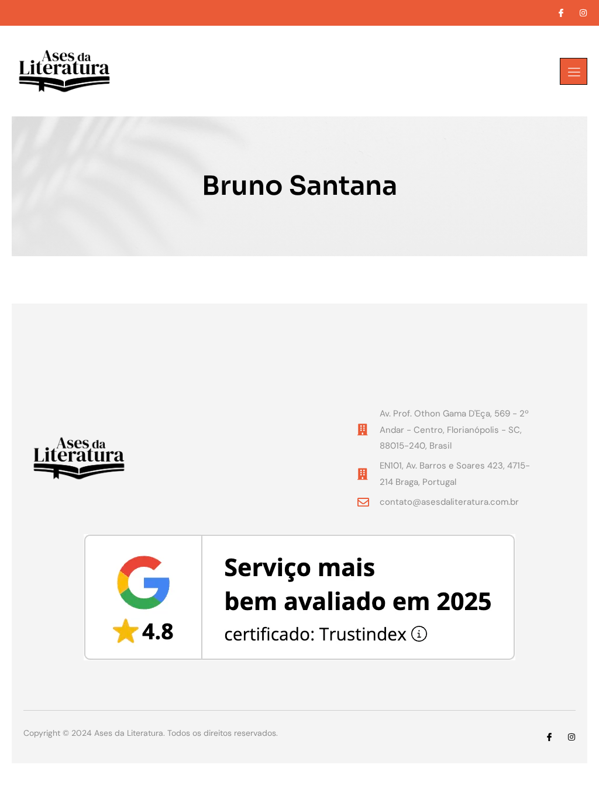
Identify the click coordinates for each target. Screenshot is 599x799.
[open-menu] (573, 71)
